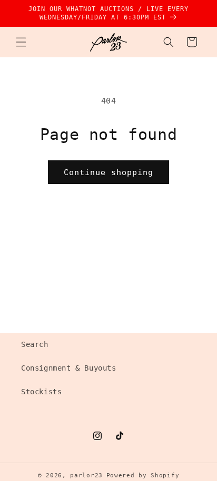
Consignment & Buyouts (68, 368)
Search (34, 344)
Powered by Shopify (143, 475)
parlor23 (86, 475)
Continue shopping (108, 172)
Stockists (41, 391)
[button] (21, 42)
